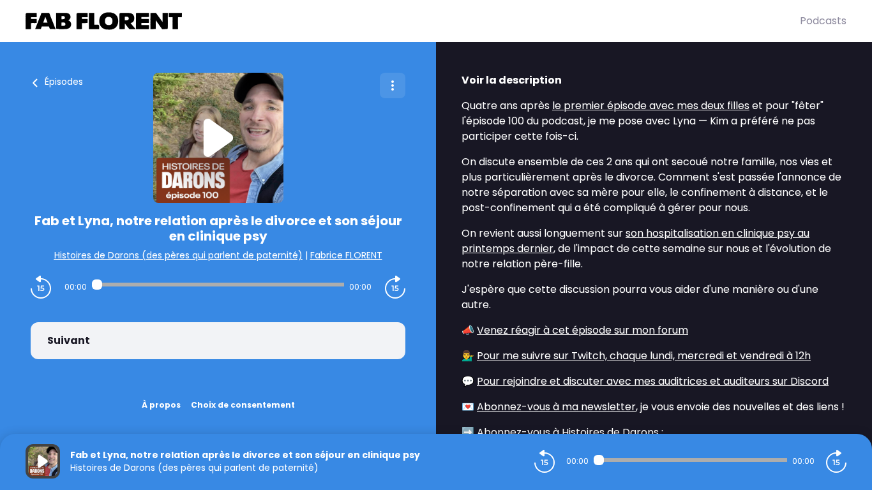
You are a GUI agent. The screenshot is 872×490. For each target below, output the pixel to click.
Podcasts (823, 20)
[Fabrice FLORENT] (413, 21)
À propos (161, 404)
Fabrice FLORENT (346, 255)
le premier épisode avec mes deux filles (650, 105)
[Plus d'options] (392, 85)
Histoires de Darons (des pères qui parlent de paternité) (178, 255)
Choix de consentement (243, 404)
